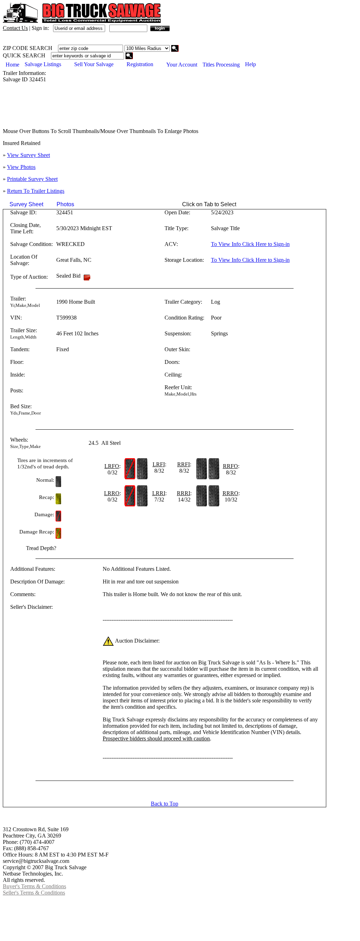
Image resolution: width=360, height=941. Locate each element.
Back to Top (164, 804)
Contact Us (15, 28)
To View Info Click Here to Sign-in (250, 244)
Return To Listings (35, 191)
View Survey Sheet (28, 155)
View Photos (21, 167)
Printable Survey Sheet (32, 179)
